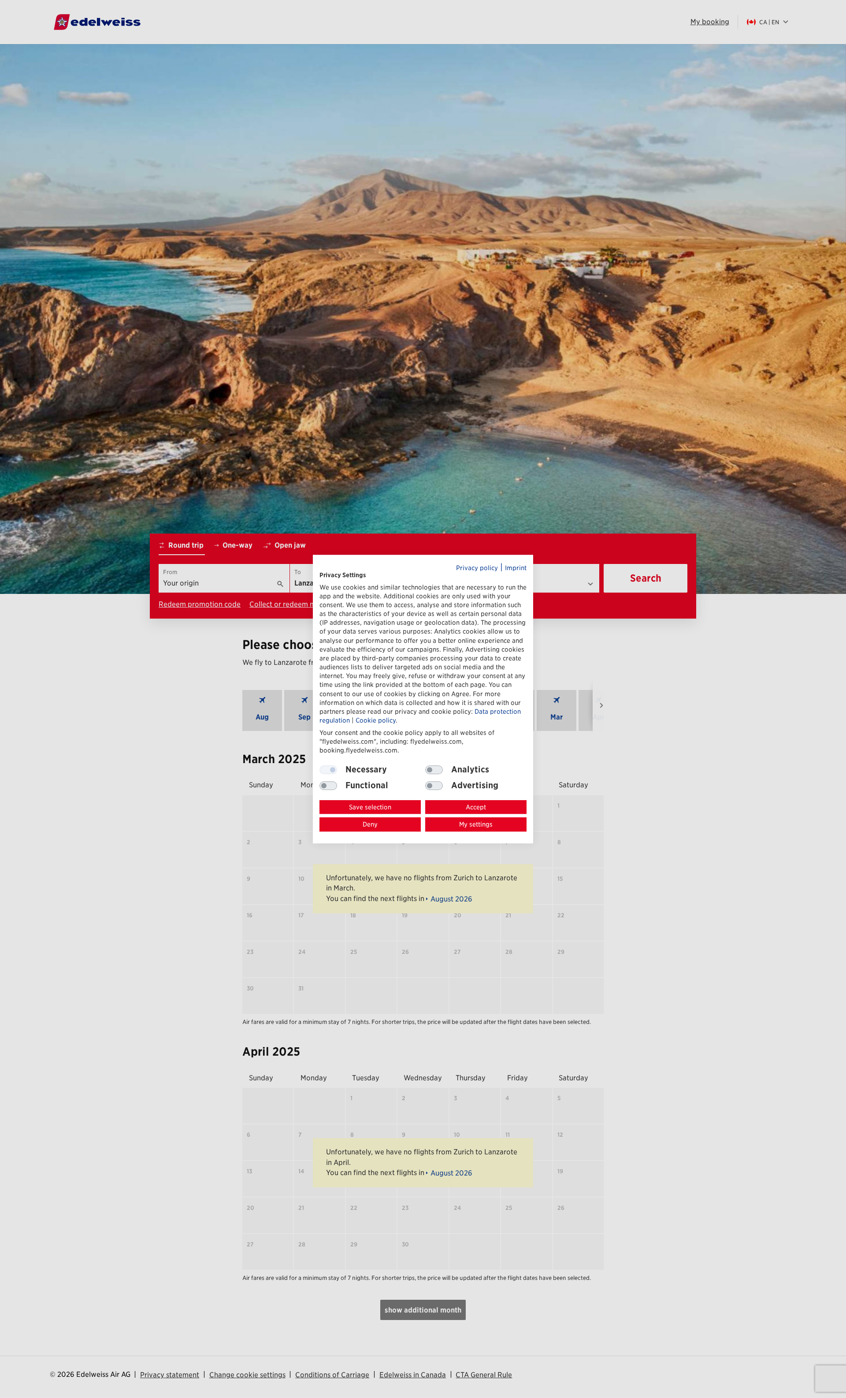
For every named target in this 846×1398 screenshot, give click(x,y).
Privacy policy (477, 567)
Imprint (516, 567)
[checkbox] (434, 769)
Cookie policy (376, 720)
